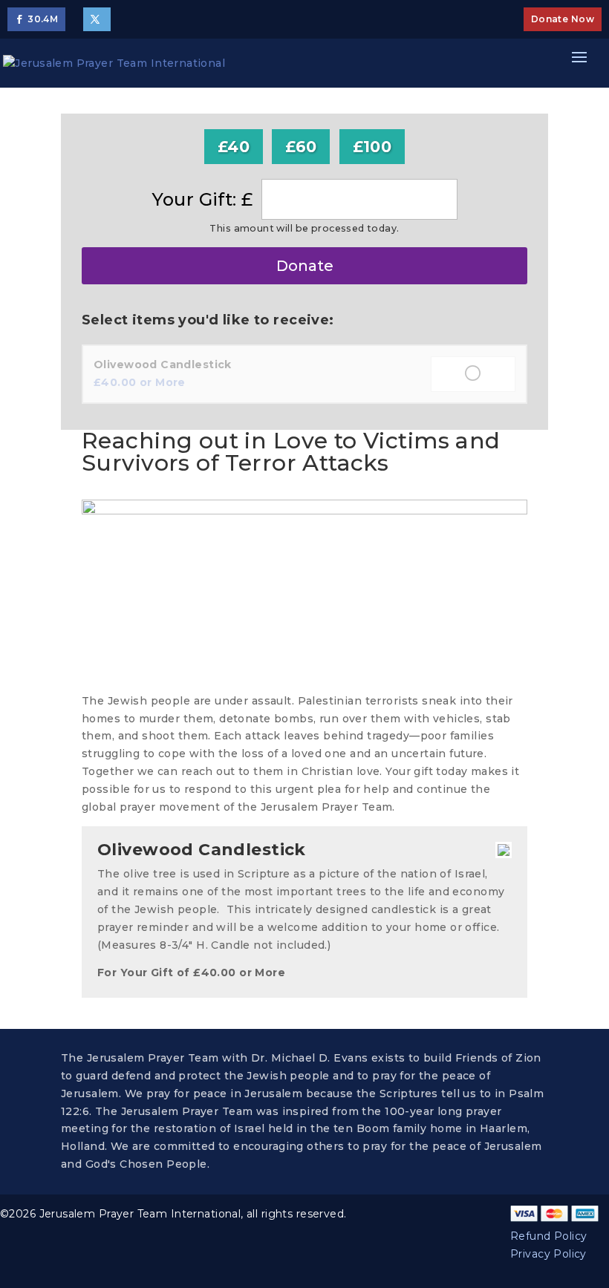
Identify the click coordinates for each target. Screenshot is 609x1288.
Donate (304, 266)
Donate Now (562, 18)
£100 (372, 146)
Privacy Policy (548, 1254)
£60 (300, 146)
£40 (234, 146)
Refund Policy (548, 1236)
